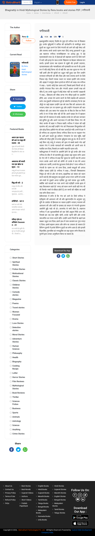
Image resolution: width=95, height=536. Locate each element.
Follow (28, 41)
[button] (31, 2)
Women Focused (16, 313)
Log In (82, 2)
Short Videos (26, 500)
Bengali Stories (60, 500)
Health (15, 357)
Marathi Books (43, 496)
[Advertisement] (18, 468)
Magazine (16, 299)
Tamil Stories (59, 509)
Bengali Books (43, 507)
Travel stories (18, 307)
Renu (24, 37)
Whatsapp (19, 114)
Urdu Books (42, 520)
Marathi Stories (60, 493)
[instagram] (80, 495)
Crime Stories (18, 434)
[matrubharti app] (57, 2)
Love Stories (18, 323)
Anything (16, 429)
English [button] (37, 2)
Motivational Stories (17, 275)
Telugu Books (43, 503)
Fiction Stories (18, 269)
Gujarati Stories (60, 489)
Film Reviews (18, 381)
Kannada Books (44, 516)
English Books (43, 486)
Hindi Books (42, 489)
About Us (8, 486)
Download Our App (62, 251)
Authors (25, 496)
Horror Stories (18, 377)
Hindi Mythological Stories (27, 72)
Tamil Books (42, 500)
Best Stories (26, 486)
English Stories (60, 496)
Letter (15, 373)
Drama (15, 319)
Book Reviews (18, 393)
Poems (15, 303)
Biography (16, 361)
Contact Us (9, 489)
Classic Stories (18, 280)
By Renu (25, 66)
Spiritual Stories (16, 263)
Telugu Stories (59, 513)
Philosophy (17, 353)
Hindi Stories (59, 486)
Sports (15, 412)
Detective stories (16, 329)
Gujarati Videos (27, 493)
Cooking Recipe (16, 367)
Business (16, 408)
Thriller (15, 397)
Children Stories (16, 286)
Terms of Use (10, 496)
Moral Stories (18, 334)
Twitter (19, 107)
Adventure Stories (17, 340)
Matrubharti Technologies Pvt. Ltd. (32, 530)
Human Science (15, 347)
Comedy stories (16, 293)
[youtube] (78, 499)
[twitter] (85, 495)
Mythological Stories (18, 387)
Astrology (16, 421)
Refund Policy (10, 500)
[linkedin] (83, 499)
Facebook (19, 99)
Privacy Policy (10, 493)
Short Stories (18, 258)
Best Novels (26, 489)
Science (15, 425)
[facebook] (75, 495)
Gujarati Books (43, 493)
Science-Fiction (16, 402)
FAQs (7, 503)
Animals (16, 417)
